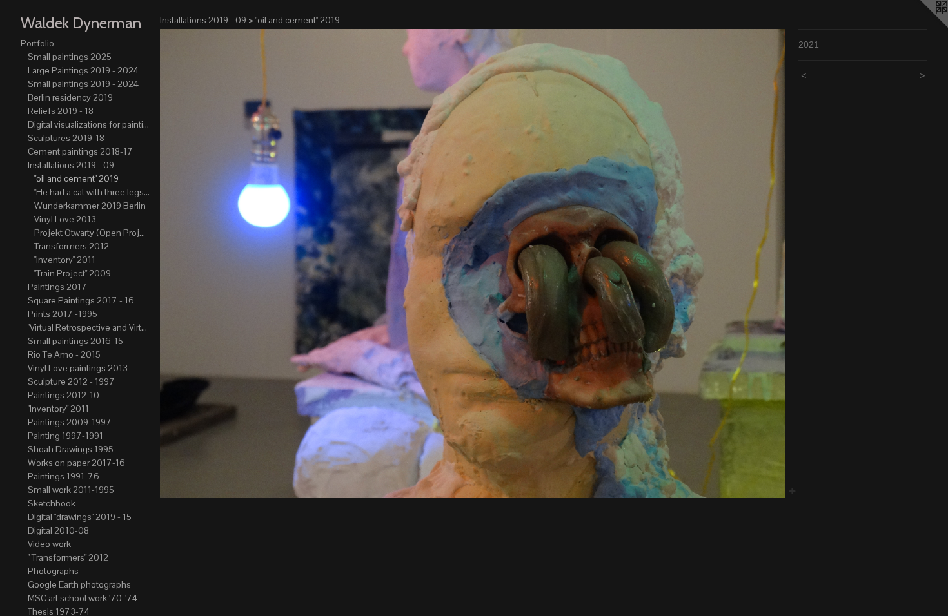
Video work (49, 544)
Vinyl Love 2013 (65, 219)
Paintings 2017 (57, 287)
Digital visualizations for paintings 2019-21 (89, 124)
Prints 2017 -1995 (62, 314)
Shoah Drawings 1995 (71, 449)
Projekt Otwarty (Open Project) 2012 (92, 232)
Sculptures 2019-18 (66, 138)
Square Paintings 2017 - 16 (81, 300)
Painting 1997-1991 (65, 435)
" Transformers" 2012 (68, 557)
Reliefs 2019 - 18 (61, 111)
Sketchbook (51, 503)
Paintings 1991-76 (63, 476)
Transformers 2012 (71, 246)
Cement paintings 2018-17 (80, 151)
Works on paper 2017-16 (76, 462)
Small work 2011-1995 (71, 490)
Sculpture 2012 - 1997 (71, 381)
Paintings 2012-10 (63, 395)
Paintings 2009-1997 (70, 422)
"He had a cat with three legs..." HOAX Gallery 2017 (92, 192)
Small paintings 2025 (70, 57)
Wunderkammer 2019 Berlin (90, 205)
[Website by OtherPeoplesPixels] (922, 26)
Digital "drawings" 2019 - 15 (80, 517)
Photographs (53, 571)
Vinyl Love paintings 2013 (78, 368)
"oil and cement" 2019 (76, 178)
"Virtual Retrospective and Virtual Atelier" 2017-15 (89, 327)
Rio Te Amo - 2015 (64, 354)
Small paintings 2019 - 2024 (83, 84)
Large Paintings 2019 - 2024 (83, 70)
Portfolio (37, 43)
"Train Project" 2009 (72, 273)
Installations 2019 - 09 (71, 165)
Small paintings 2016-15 (75, 341)
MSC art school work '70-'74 (82, 598)
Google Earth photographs (79, 584)
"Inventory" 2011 (64, 259)
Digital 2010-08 (58, 530)
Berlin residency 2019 (70, 97)
